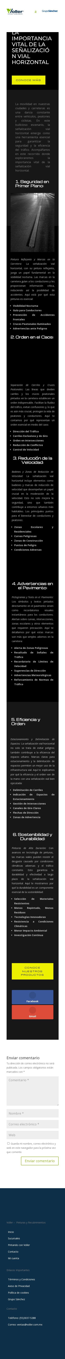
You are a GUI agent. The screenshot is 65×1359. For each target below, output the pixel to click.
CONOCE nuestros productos (32, 971)
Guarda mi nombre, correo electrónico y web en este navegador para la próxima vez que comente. (31, 1148)
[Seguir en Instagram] (32, 1211)
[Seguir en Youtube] (39, 1211)
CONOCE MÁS (28, 80)
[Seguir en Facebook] (25, 1211)
